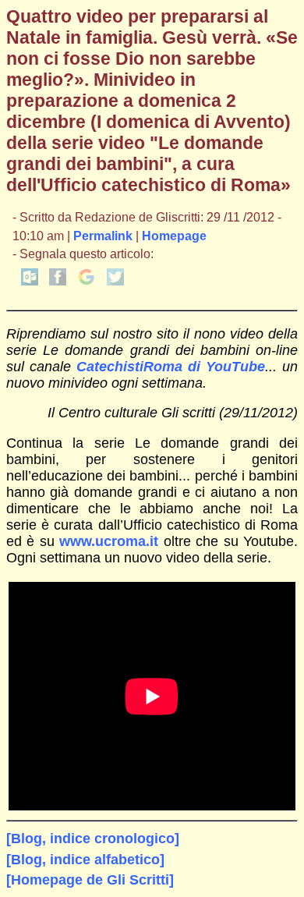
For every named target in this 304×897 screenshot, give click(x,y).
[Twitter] (115, 281)
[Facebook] (57, 281)
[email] (29, 281)
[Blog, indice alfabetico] (85, 859)
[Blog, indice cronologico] (92, 838)
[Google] (86, 281)
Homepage (174, 236)
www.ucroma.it (108, 541)
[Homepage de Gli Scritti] (90, 880)
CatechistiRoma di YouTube (170, 366)
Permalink (103, 236)
